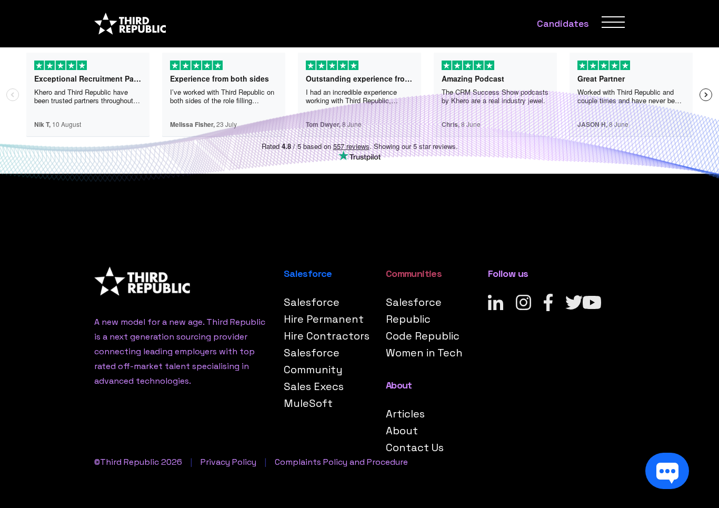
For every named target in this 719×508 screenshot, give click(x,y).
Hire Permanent (324, 319)
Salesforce (311, 302)
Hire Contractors (327, 336)
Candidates (563, 23)
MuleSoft (308, 403)
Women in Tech (424, 353)
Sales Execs (314, 386)
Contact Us (415, 447)
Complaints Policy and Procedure (341, 461)
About (402, 430)
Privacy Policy (228, 461)
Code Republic (423, 336)
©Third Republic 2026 (138, 461)
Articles (405, 414)
